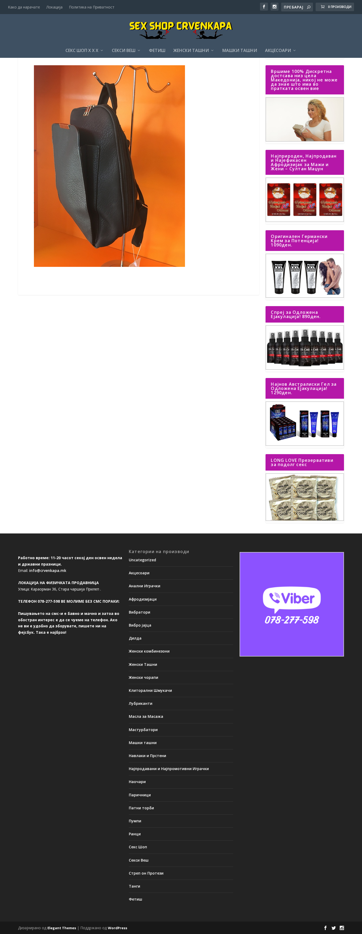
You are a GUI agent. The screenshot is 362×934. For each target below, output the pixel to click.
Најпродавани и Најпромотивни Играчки (169, 768)
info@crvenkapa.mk (47, 570)
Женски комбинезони (149, 651)
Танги (134, 886)
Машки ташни (239, 50)
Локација (54, 7)
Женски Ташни (191, 50)
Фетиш (157, 50)
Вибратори (139, 612)
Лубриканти (140, 703)
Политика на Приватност (91, 7)
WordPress (117, 928)
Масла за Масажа (146, 716)
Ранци (135, 833)
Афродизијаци (143, 599)
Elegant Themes (61, 928)
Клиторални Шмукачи (150, 690)
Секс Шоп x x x (81, 50)
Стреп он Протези (146, 873)
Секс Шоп (138, 846)
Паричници (140, 794)
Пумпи (135, 820)
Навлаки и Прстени (147, 755)
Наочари (137, 781)
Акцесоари (278, 50)
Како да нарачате (24, 7)
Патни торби (141, 807)
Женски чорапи (143, 677)
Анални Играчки (144, 585)
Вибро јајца (140, 625)
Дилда (135, 638)
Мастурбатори (143, 729)
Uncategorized (142, 559)
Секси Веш (123, 50)
